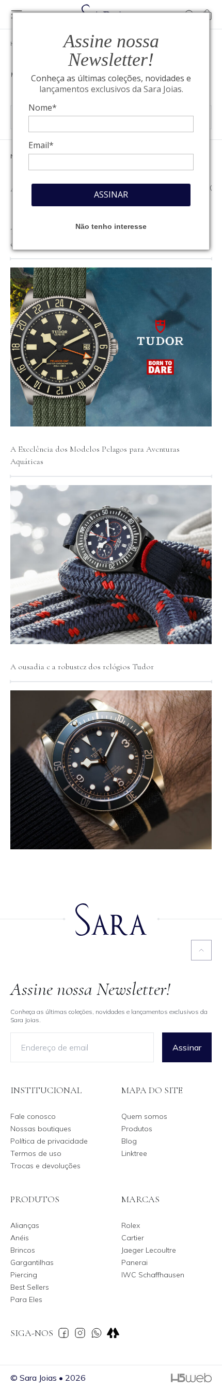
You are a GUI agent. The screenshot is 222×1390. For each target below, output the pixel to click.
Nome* (42, 107)
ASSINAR (111, 194)
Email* (41, 145)
